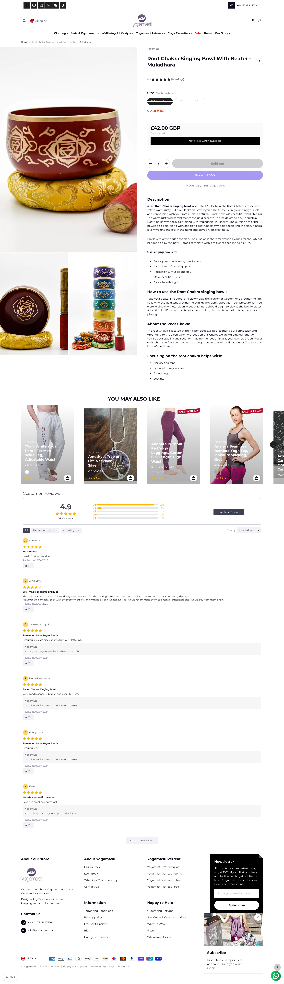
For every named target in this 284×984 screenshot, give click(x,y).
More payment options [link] (205, 185)
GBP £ (39, 20)
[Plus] (166, 163)
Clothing (60, 33)
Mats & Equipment (84, 33)
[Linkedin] (48, 5)
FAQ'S (151, 930)
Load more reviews (142, 840)
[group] (52, 444)
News (208, 33)
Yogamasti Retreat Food (163, 886)
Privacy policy (93, 917)
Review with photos (45, 530)
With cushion (160, 101)
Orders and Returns (160, 910)
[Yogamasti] (142, 20)
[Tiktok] (63, 5)
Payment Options (95, 924)
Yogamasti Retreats (149, 33)
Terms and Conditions (98, 910)
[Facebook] (27, 5)
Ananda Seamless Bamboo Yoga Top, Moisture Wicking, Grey (231, 452)
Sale (198, 33)
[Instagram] (41, 5)
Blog (87, 930)
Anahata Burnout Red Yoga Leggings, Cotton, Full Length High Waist (167, 452)
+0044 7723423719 (40, 922)
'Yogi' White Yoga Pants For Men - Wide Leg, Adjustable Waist (41, 452)
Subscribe (237, 905)
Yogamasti (30, 966)
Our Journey (92, 867)
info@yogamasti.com (42, 930)
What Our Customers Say (101, 880)
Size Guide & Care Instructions (167, 917)
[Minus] (150, 163)
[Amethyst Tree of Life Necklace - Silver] (110, 444)
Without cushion (190, 101)
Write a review (229, 512)
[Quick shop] (67, 478)
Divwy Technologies (118, 966)
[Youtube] (34, 5)
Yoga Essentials (179, 33)
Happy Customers (96, 937)
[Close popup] (257, 917)
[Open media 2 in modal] (34, 303)
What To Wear (156, 924)
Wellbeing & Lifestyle (116, 33)
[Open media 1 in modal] (68, 149)
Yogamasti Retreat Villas (163, 867)
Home (24, 42)
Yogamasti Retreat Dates (163, 880)
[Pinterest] (55, 5)
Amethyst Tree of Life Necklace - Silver (103, 461)
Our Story (221, 33)
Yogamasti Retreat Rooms (164, 873)
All (26, 530)
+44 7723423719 (246, 5)
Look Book (91, 873)
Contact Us (91, 886)
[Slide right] (273, 444)
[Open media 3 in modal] (103, 303)
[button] (24, 20)
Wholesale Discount (160, 937)
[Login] (253, 20)
